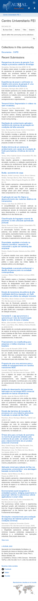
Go (34, 39)
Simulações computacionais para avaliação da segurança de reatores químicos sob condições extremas (19, 518)
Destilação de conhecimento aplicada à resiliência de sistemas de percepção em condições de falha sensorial (18, 125)
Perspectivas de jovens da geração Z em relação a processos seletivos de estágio (18, 63)
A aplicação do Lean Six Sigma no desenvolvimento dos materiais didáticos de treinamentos (19, 199)
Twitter (6, 572)
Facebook (7, 569)
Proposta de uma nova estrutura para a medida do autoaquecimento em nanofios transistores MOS (18, 365)
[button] (29, 8)
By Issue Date (7, 30)
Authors (17, 30)
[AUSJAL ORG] (15, 2)
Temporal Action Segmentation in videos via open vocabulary (19, 104)
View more (5, 540)
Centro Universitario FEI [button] (11, 15)
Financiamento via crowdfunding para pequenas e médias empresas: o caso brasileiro (17, 343)
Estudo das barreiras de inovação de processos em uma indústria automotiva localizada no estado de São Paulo (17, 413)
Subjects (32, 30)
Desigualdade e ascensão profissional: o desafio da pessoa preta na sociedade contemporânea (17, 270)
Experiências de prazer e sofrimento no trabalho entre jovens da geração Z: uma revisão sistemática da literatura (17, 83)
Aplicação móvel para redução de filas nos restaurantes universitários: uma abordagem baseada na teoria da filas (19, 469)
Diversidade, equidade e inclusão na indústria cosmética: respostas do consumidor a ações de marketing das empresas (17, 245)
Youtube (7, 576)
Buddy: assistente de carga (12, 172)
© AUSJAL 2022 (7, 546)
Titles (24, 30)
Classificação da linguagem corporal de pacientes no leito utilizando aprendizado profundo (18, 220)
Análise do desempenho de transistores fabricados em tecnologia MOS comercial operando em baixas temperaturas (18, 391)
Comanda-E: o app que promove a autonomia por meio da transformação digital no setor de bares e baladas (16, 317)
